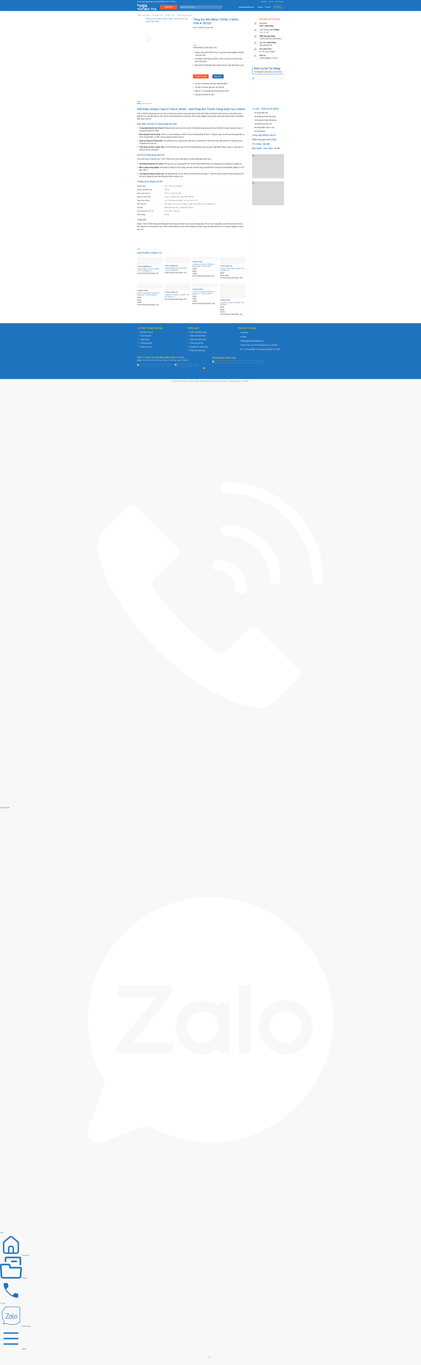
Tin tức (268, 7)
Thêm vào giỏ (201, 76)
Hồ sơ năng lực (279, 1)
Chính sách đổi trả (196, 343)
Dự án (260, 7)
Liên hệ (270, 1)
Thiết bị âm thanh (143, 15)
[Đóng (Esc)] (20, 1352)
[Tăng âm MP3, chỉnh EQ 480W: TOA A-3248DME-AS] (150, 260)
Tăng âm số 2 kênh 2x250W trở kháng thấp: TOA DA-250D (203, 265)
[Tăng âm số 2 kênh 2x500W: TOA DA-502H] (233, 290)
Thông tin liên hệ (146, 343)
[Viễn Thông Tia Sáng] (147, 7)
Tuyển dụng (144, 339)
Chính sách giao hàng (198, 339)
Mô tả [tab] (139, 103)
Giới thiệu (264, 1)
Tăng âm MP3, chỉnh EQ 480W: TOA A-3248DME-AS (148, 270)
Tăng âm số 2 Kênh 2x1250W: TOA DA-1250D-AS (177, 296)
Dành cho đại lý (146, 347)
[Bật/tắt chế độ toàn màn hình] (8, 1352)
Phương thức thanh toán (199, 347)
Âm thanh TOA (157, 15)
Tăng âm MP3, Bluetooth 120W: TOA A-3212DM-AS (176, 269)
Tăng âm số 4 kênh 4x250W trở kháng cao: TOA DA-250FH (203, 293)
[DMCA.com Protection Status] (206, 368)
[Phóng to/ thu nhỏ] (2, 1352)
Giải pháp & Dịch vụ (246, 7)
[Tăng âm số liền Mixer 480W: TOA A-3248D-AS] (233, 260)
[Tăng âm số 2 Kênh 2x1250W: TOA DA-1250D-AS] (177, 286)
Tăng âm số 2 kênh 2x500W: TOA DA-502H (232, 304)
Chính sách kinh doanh (198, 332)
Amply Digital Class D (185, 15)
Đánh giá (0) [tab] (146, 103)
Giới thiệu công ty (146, 332)
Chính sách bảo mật (197, 350)
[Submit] (220, 7)
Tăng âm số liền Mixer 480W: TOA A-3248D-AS (232, 269)
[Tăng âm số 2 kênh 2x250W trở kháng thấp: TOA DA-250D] (205, 258)
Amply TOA (170, 15)
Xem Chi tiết (264, 32)
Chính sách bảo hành (197, 336)
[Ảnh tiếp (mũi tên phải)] (8, 1361)
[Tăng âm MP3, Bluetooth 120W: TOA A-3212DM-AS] (177, 260)
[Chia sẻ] (14, 1352)
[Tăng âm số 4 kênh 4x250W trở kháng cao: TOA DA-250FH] (205, 285)
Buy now (218, 76)
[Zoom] (149, 39)
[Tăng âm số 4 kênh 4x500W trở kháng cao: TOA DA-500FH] (150, 285)
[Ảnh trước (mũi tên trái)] (2, 1361)
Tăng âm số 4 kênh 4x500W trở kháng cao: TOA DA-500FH (148, 294)
